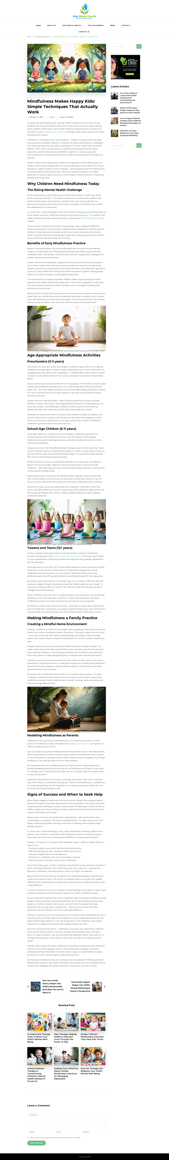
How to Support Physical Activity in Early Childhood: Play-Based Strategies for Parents (130, 121)
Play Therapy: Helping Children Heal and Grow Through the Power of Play (65, 1038)
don (52, 117)
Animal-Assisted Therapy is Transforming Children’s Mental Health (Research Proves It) (36, 1074)
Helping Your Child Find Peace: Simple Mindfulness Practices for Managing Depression (66, 1073)
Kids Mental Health (71, 25)
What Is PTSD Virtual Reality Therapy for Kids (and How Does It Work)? (130, 110)
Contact (126, 25)
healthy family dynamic (80, 743)
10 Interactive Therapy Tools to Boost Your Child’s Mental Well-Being (38, 1038)
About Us (51, 25)
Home (38, 25)
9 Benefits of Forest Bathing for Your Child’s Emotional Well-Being (129, 133)
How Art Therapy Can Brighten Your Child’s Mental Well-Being (92, 1071)
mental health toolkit (90, 218)
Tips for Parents (96, 25)
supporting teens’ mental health (67, 556)
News (112, 25)
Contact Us (84, 32)
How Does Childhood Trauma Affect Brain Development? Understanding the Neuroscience (128, 98)
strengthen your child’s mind (55, 132)
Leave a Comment (66, 117)
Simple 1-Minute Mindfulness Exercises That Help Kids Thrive (92, 1037)
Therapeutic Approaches (36, 97)
